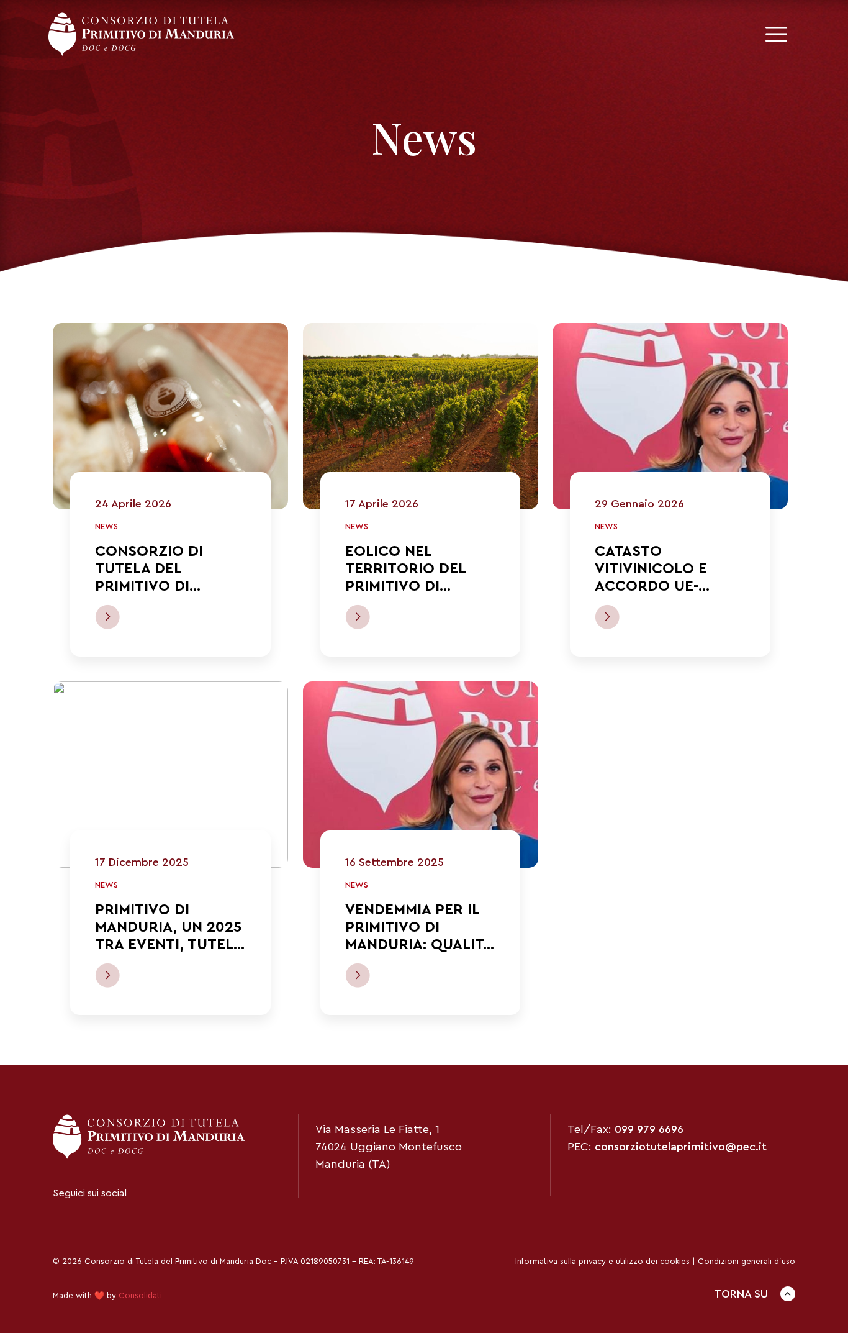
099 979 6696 (649, 1129)
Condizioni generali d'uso (746, 1261)
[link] (170, 416)
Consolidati (140, 1295)
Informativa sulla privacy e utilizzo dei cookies (602, 1261)
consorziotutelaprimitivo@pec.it (681, 1146)
